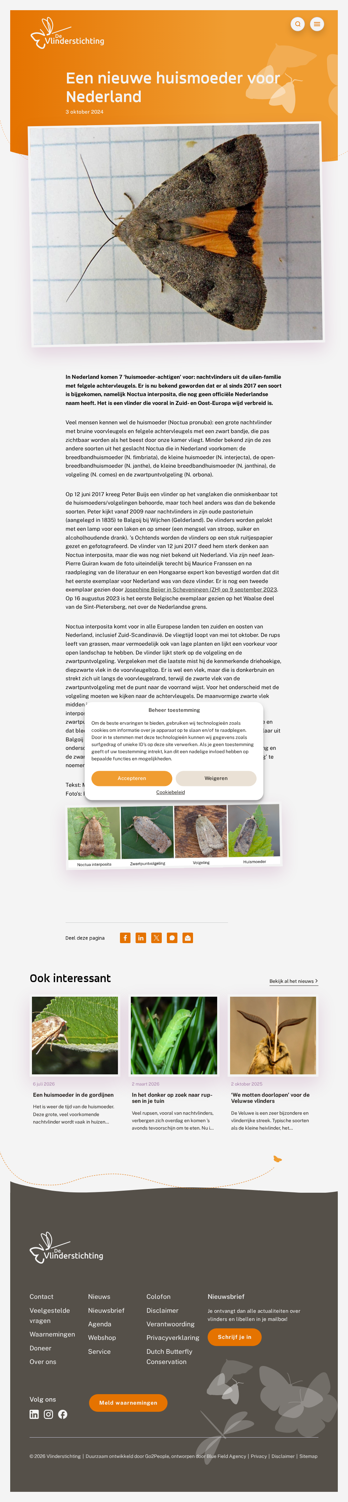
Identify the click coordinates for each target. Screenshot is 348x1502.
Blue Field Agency (226, 1456)
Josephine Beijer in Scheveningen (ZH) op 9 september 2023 (201, 589)
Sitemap (308, 1456)
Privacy (259, 1456)
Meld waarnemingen (128, 1403)
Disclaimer (283, 1456)
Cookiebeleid (170, 792)
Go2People (157, 1456)
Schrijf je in (234, 1337)
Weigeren (216, 778)
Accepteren (132, 778)
